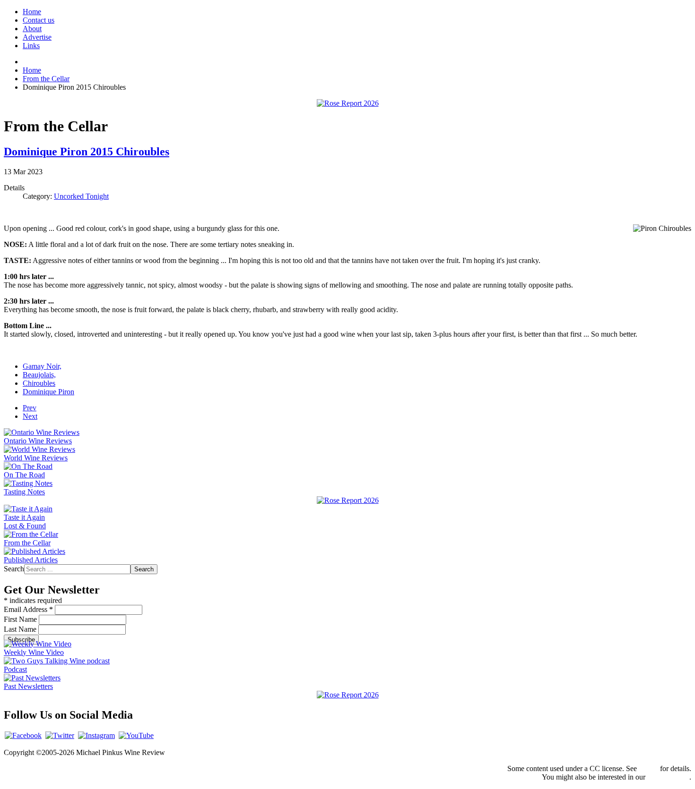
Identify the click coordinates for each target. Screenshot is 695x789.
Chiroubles (39, 383)
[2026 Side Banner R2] (348, 695)
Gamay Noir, (42, 366)
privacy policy (668, 777)
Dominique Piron (48, 392)
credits (648, 768)
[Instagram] (96, 735)
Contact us (38, 20)
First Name (21, 619)
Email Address (28, 609)
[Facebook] (23, 735)
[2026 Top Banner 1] (348, 103)
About (32, 29)
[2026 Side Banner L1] (348, 500)
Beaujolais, (39, 375)
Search (14, 569)
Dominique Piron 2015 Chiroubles (86, 151)
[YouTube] (136, 735)
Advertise (37, 37)
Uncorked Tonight (81, 196)
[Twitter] (59, 735)
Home (32, 12)
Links (31, 46)
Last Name (21, 629)
